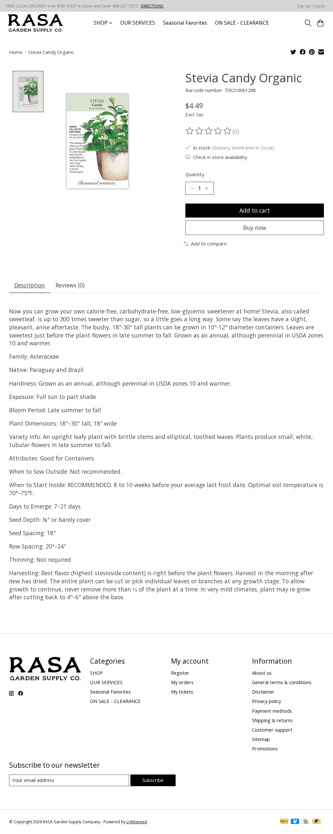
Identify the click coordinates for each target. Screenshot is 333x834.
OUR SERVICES (137, 23)
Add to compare (209, 243)
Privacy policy (266, 701)
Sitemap (261, 739)
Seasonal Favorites (185, 23)
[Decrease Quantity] (192, 188)
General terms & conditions (282, 682)
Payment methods (272, 711)
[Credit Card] (305, 822)
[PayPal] (284, 822)
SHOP (96, 672)
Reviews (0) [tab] (70, 285)
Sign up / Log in (311, 6)
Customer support (272, 729)
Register (180, 672)
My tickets (182, 691)
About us (262, 672)
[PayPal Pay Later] (316, 822)
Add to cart (254, 210)
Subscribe (153, 780)
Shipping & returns (272, 720)
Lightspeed (137, 822)
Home (15, 52)
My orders (182, 682)
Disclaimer (263, 691)
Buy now (254, 228)
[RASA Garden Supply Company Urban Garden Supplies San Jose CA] (35, 23)
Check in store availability (220, 157)
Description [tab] (29, 285)
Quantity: (195, 174)
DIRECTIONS (152, 6)
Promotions (265, 748)
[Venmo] (295, 822)
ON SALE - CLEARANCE (242, 23)
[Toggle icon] (308, 23)
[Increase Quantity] (206, 188)
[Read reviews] (209, 131)
